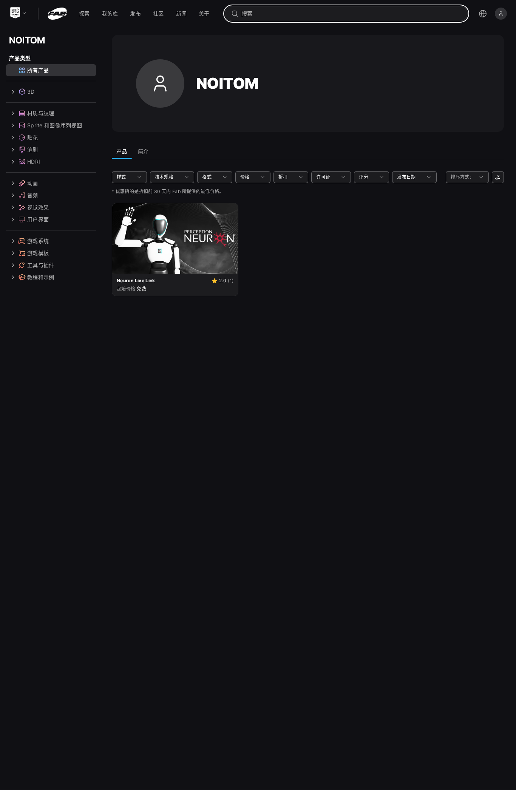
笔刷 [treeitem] (32, 149)
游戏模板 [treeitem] (38, 253)
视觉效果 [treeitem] (38, 207)
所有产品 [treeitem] (38, 70)
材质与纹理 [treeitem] (40, 113)
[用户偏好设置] (498, 177)
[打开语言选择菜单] (483, 14)
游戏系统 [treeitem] (38, 241)
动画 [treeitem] (32, 183)
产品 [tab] (121, 151)
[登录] (501, 14)
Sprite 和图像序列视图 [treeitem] (54, 125)
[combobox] (351, 13)
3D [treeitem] (31, 91)
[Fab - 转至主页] (57, 14)
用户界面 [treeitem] (38, 219)
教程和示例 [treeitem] (40, 277)
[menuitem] (84, 14)
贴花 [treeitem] (32, 137)
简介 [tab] (143, 151)
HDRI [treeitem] (33, 161)
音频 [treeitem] (32, 195)
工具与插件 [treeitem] (40, 265)
